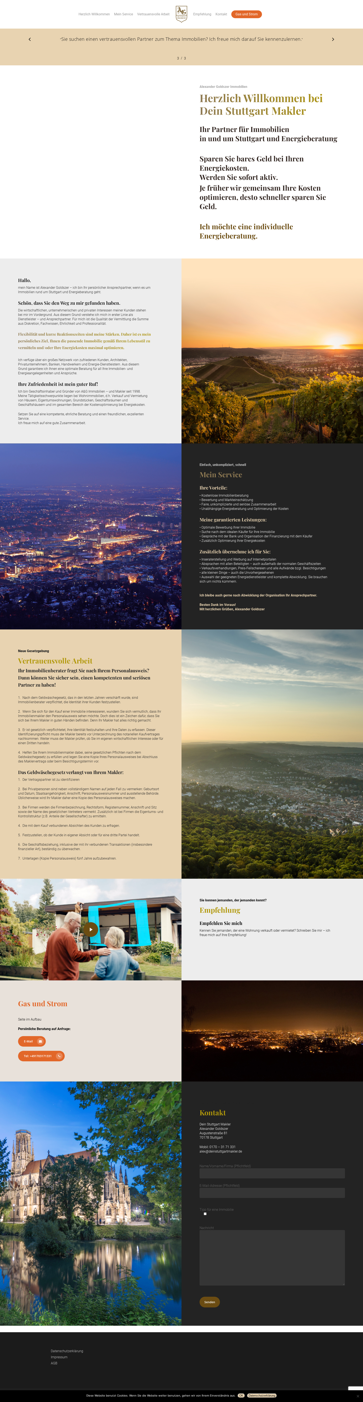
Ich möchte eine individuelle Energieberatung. (246, 231)
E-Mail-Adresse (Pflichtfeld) (220, 1186)
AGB (54, 1363)
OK (241, 1395)
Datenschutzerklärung (67, 1351)
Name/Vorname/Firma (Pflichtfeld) (225, 1166)
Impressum (59, 1357)
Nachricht (207, 1228)
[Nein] (358, 1396)
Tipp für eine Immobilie (217, 1210)
